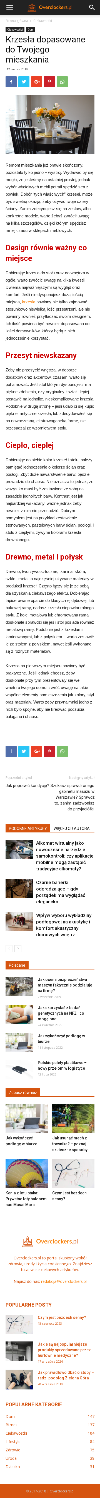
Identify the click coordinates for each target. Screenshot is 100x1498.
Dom (31, 30)
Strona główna (17, 20)
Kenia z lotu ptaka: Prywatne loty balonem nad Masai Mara (26, 1199)
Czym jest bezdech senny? (62, 1317)
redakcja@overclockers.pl (64, 1281)
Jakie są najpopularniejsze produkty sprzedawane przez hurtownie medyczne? (64, 1350)
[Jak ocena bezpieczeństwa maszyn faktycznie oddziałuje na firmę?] (19, 986)
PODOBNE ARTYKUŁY (28, 828)
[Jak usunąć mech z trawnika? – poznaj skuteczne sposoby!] (73, 1118)
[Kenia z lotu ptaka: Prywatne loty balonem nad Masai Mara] (27, 1173)
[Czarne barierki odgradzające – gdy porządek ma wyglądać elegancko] (19, 889)
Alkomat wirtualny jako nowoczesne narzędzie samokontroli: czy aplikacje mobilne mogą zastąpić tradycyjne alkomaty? (65, 856)
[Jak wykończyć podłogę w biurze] (19, 1042)
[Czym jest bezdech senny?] (73, 1173)
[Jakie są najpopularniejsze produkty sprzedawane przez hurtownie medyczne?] (19, 1351)
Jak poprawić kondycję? (27, 785)
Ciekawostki (42, 20)
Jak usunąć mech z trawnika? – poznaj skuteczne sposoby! (70, 1144)
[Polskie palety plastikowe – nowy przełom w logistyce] (19, 1069)
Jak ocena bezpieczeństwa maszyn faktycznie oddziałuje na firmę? (65, 985)
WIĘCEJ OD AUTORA (72, 828)
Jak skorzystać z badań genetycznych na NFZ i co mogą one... (61, 1013)
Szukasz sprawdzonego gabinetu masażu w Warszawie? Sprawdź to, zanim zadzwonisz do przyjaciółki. (72, 797)
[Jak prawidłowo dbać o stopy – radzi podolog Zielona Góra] (19, 1379)
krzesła (28, 301)
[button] (92, 7)
